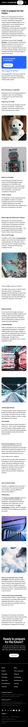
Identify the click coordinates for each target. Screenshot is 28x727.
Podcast (4, 686)
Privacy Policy (5, 716)
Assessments (18, 680)
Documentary (6, 683)
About (3, 667)
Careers (16, 683)
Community (17, 677)
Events (4, 671)
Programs (4, 674)
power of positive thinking (12, 498)
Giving (16, 686)
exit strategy (22, 238)
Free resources (18, 671)
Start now (4, 680)
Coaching (4, 677)
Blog (15, 667)
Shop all (16, 674)
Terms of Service (15, 716)
